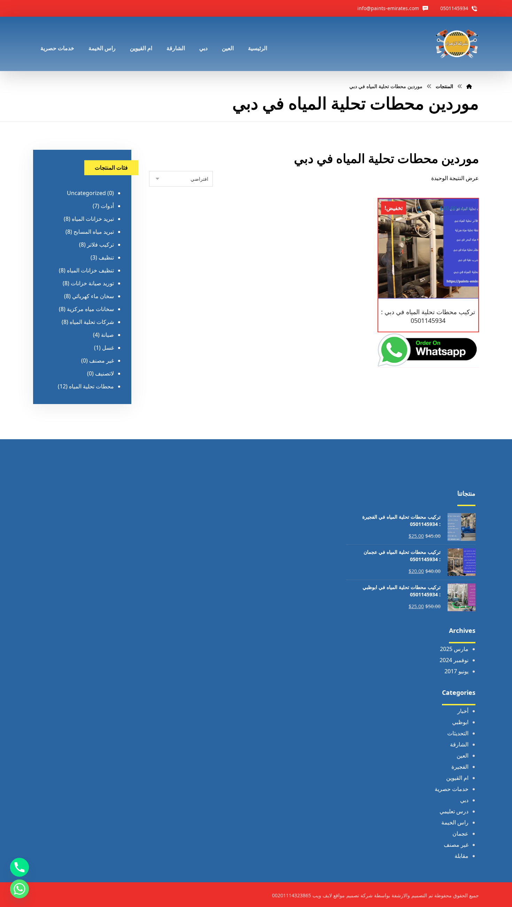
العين (462, 755)
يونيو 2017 (456, 671)
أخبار (462, 711)
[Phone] (19, 867)
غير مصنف (101, 360)
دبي (464, 800)
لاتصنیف (104, 373)
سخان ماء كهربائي (93, 296)
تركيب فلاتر (100, 244)
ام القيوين (457, 778)
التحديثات (457, 733)
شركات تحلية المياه (92, 322)
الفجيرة (459, 766)
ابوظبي (460, 722)
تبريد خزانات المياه (93, 219)
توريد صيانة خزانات (92, 283)
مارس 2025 (454, 649)
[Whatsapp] (19, 888)
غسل (108, 347)
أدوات (107, 206)
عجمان (460, 833)
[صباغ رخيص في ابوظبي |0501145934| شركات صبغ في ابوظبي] (457, 44)
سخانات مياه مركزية (90, 309)
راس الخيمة (454, 822)
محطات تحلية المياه (91, 386)
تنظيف (106, 257)
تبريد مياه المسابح (93, 231)
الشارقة (459, 744)
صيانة (107, 335)
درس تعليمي (454, 811)
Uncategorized (86, 193)
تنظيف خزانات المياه (90, 270)
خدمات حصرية (451, 789)
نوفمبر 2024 (454, 660)
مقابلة (461, 856)
